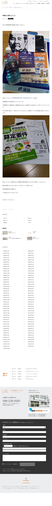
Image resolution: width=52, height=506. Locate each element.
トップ (14, 3)
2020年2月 (30, 335)
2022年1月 (5, 310)
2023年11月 (5, 286)
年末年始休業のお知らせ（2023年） (31, 376)
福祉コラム (5, 220)
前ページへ (5, 209)
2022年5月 (5, 306)
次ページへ (11, 209)
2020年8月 (30, 328)
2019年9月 (5, 341)
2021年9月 (5, 315)
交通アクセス (31, 1)
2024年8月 (30, 275)
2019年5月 (5, 346)
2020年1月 (5, 337)
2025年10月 (30, 259)
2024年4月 (30, 279)
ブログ (42, 1)
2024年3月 (5, 282)
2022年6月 (30, 304)
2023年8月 (30, 288)
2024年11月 (5, 273)
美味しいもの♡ (36, 238)
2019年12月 (30, 337)
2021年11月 (5, 313)
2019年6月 (30, 344)
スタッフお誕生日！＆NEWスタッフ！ (15, 238)
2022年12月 (30, 297)
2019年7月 (5, 344)
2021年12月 (30, 310)
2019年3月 (5, 348)
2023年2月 (30, 295)
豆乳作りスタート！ (12, 232)
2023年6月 (30, 290)
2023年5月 (5, 293)
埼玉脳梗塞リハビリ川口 (35, 488)
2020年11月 (5, 326)
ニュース (37, 1)
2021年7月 (5, 317)
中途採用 (47, 3)
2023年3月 (5, 295)
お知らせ (19, 368)
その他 (29, 222)
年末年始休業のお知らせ (29, 378)
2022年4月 (30, 306)
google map (37, 392)
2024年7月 (5, 277)
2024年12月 (30, 270)
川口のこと (5, 218)
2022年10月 (30, 299)
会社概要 (38, 3)
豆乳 (34, 232)
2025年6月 (30, 264)
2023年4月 (30, 293)
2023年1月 (5, 297)
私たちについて (19, 3)
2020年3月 (5, 335)
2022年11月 (5, 299)
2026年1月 (5, 257)
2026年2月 (30, 255)
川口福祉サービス (7, 486)
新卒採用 (43, 3)
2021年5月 (5, 319)
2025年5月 (5, 266)
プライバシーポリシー (8, 464)
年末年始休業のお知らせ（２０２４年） (31, 371)
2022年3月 (5, 308)
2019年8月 (30, 341)
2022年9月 (5, 301)
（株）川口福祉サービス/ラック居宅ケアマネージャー (31, 486)
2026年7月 (5, 251)
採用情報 (5, 222)
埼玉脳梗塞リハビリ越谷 (24, 488)
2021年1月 (5, 324)
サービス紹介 (26, 3)
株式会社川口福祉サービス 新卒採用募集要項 (37, 414)
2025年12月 (30, 257)
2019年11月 (5, 339)
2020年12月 (30, 324)
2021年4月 (30, 319)
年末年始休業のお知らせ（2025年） (31, 368)
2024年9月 (5, 275)
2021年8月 (30, 315)
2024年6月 (30, 277)
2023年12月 (30, 284)
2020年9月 (5, 328)
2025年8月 (30, 262)
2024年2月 (30, 282)
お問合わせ (47, 1)
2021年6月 (30, 317)
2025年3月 (5, 268)
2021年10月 (30, 313)
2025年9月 (5, 262)
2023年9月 (5, 288)
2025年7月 (5, 264)
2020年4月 (30, 332)
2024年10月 (30, 273)
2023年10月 (30, 286)
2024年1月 (5, 284)
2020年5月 (5, 332)
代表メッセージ (33, 3)
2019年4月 (30, 346)
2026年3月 (5, 255)
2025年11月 (5, 259)
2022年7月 (5, 304)
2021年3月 (5, 321)
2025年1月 (5, 270)
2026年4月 (30, 253)
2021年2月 (30, 321)
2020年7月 (5, 330)
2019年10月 (30, 339)
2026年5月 (5, 253)
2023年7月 (5, 290)
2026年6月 (30, 251)
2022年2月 (30, 308)
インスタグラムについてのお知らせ (31, 373)
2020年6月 (30, 330)
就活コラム (30, 220)
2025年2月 (30, 268)
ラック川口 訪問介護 (16, 486)
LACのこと (11, 18)
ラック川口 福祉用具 (7, 488)
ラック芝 (15, 488)
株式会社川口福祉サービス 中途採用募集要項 (37, 415)
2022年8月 (30, 301)
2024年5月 (5, 279)
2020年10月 (30, 326)
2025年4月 (30, 266)
